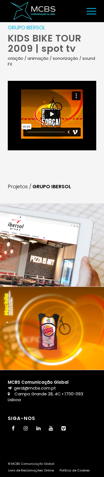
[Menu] (88, 11)
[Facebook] (13, 428)
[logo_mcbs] (43, 11)
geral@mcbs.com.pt (35, 388)
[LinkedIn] (38, 428)
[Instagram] (26, 428)
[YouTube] (51, 428)
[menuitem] (88, 11)
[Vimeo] (64, 428)
